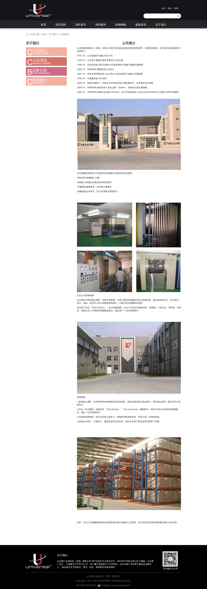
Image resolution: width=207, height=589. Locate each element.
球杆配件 (100, 24)
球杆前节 (80, 24)
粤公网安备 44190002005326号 (115, 585)
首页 (43, 24)
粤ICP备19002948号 (86, 585)
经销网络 (120, 24)
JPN (176, 8)
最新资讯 (140, 24)
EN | (170, 8)
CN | (164, 8)
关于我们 (160, 24)
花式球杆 (60, 24)
